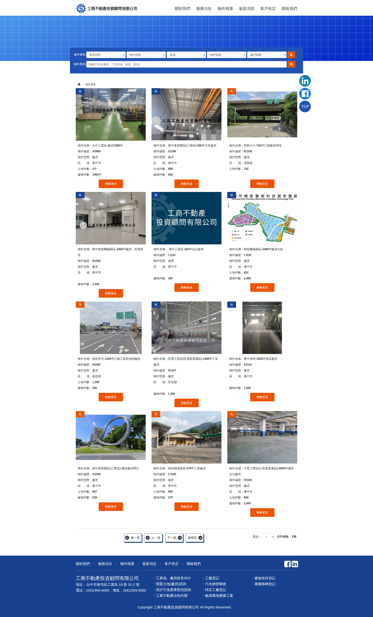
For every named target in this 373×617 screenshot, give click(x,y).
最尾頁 (192, 537)
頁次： (257, 536)
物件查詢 (79, 64)
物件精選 (225, 9)
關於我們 (182, 9)
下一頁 (171, 537)
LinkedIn (295, 564)
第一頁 (135, 537)
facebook (287, 564)
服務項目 (204, 9)
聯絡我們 (289, 9)
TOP (305, 106)
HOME (107, 8)
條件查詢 (79, 54)
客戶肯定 (268, 9)
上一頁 (156, 537)
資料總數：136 (286, 536)
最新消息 (246, 9)
